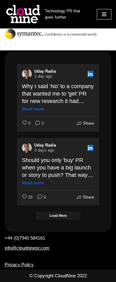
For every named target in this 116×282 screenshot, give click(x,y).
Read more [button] (33, 108)
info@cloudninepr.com (27, 247)
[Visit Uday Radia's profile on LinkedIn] (27, 74)
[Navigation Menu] (104, 14)
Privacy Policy (19, 264)
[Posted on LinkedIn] (90, 74)
